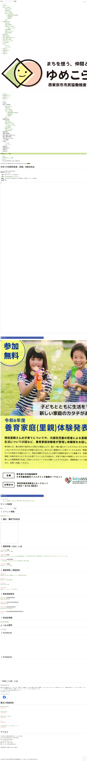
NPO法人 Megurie (4, 603)
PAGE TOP (84, 737)
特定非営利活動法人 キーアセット (12, 176)
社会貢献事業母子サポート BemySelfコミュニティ (9, 725)
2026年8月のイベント (5, 515)
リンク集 (7, 45)
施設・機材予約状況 (7, 39)
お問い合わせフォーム (7, 740)
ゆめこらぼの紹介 (6, 7)
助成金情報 (5, 34)
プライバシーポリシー (5, 694)
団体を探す (7, 23)
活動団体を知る (6, 21)
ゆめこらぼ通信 (8, 11)
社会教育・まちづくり (11, 500)
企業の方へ (5, 48)
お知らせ (5, 5)
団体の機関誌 (8, 29)
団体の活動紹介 (8, 24)
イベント (11, 559)
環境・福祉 (19, 500)
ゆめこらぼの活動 (9, 13)
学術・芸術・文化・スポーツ (29, 500)
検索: (1, 1)
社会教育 (8, 602)
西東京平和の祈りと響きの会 (6, 608)
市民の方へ (5, 51)
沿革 (6, 19)
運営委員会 (7, 10)
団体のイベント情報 (9, 26)
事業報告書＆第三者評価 (13, 15)
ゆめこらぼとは (8, 8)
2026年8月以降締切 (4, 621)
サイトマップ (8, 47)
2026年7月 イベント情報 (6, 565)
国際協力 (11, 602)
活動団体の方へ (6, 50)
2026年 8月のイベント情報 (6, 551)
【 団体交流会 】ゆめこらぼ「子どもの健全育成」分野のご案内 (14, 560)
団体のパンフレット (9, 31)
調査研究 (9, 18)
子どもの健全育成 (15, 602)
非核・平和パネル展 (4, 584)
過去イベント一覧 (11, 27)
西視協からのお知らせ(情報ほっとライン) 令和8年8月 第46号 (13, 575)
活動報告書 (10, 16)
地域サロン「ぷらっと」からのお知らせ (9, 589)
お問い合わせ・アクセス (8, 40)
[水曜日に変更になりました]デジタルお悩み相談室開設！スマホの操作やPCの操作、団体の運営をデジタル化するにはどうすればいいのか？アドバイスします (34, 556)
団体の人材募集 (6, 35)
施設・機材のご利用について (9, 37)
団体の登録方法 (8, 32)
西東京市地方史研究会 (5, 599)
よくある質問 (6, 42)
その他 (4, 43)
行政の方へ (5, 53)
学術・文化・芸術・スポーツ (10, 597)
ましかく (2, 612)
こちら (6, 690)
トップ (4, 3)
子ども (28, 163)
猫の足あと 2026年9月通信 (6, 579)
